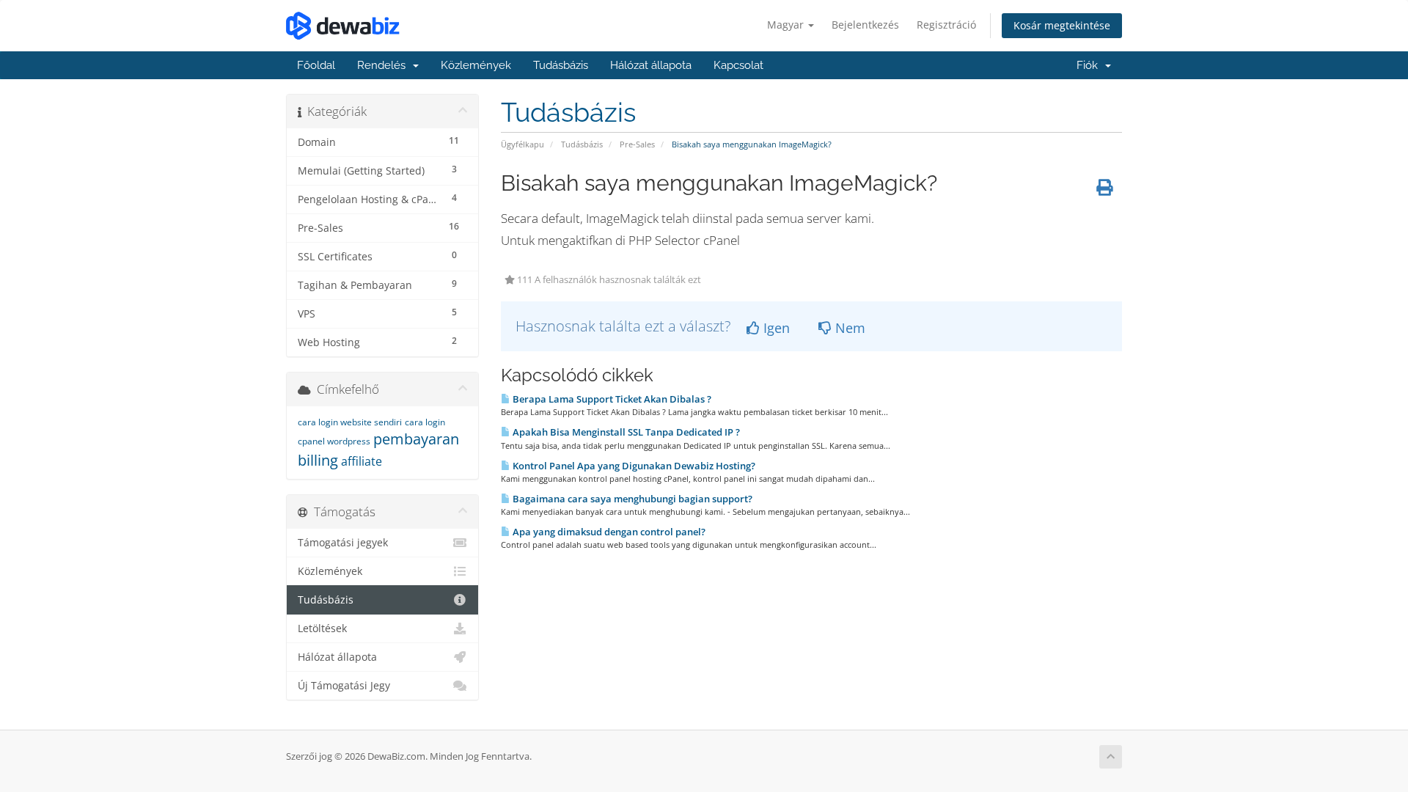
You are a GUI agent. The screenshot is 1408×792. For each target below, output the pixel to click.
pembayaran (416, 439)
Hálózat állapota (651, 65)
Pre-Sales (637, 144)
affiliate (361, 461)
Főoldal (316, 65)
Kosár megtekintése (1061, 25)
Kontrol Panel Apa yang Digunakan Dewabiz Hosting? (632, 465)
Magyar (787, 25)
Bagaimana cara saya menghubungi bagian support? (631, 498)
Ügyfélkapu (522, 144)
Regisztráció (946, 25)
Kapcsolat (738, 65)
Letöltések (322, 628)
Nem (848, 328)
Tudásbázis (560, 65)
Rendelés (384, 65)
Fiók (1090, 65)
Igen (775, 328)
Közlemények (476, 65)
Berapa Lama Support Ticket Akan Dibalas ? (610, 399)
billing (318, 460)
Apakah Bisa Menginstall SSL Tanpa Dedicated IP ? (625, 432)
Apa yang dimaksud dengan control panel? (607, 531)
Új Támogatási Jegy (344, 685)
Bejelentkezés (865, 25)
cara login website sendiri (350, 422)
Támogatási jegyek (343, 542)
